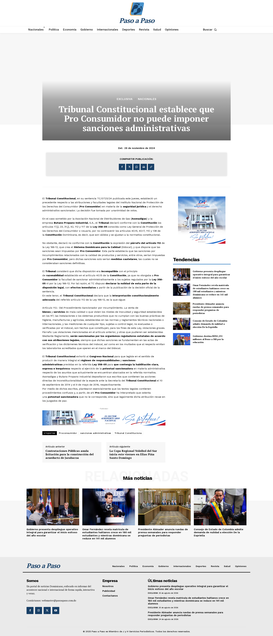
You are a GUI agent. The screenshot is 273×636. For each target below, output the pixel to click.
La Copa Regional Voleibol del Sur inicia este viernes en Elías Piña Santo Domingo (133, 454)
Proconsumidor (68, 433)
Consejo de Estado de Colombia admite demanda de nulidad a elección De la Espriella (210, 323)
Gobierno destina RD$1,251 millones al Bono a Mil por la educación (208, 339)
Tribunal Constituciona (128, 433)
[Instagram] (38, 610)
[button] (210, 29)
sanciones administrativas (95, 433)
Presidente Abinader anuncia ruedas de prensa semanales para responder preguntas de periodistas (211, 308)
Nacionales (147, 99)
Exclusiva (125, 99)
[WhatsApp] (136, 167)
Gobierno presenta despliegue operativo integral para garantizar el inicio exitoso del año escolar (211, 274)
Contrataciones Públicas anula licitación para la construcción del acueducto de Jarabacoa (70, 454)
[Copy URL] (151, 167)
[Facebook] (122, 167)
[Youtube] (55, 610)
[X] (129, 167)
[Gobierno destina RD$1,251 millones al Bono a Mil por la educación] (181, 339)
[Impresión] (144, 167)
